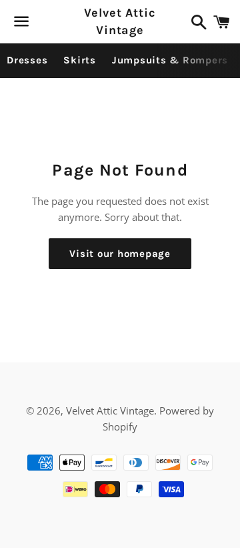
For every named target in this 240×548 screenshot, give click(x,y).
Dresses (27, 60)
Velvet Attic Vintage (120, 21)
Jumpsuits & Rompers (170, 60)
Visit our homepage (120, 254)
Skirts (79, 60)
